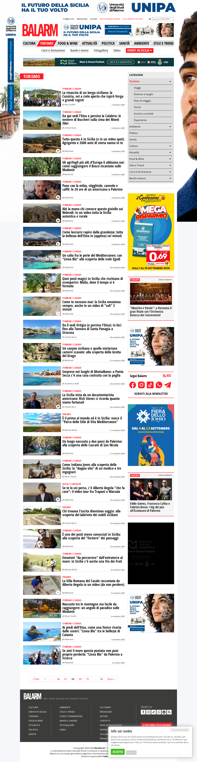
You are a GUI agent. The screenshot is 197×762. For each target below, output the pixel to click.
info (160, 736)
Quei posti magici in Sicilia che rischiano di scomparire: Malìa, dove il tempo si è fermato (92, 282)
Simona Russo (70, 127)
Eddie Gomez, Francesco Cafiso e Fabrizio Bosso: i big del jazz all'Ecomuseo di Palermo (150, 507)
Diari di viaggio (142, 100)
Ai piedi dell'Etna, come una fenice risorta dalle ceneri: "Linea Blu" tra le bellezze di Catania (91, 631)
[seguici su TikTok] (153, 712)
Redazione (68, 151)
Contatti (105, 720)
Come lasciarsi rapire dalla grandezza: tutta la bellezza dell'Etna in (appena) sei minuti (92, 234)
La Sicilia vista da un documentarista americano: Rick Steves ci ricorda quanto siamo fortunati (91, 398)
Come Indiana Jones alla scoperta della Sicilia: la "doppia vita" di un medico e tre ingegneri (91, 468)
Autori (104, 716)
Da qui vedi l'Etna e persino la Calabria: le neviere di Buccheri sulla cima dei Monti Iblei (91, 119)
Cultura (133, 146)
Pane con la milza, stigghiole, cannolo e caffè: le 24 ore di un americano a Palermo (92, 187)
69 (80, 679)
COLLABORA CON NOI (133, 19)
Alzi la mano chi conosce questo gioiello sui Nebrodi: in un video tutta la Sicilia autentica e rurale (92, 212)
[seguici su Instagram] (148, 712)
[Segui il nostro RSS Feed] (169, 712)
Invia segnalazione (111, 725)
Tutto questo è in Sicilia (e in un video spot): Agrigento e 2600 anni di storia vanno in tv (93, 141)
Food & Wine (136, 159)
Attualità (134, 152)
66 (58, 679)
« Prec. (36, 679)
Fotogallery (101, 50)
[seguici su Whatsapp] (159, 712)
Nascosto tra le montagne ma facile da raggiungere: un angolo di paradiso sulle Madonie (90, 608)
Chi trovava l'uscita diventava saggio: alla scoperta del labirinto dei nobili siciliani (91, 513)
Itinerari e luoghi (143, 94)
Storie (137, 107)
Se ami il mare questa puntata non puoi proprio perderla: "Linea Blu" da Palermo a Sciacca (92, 654)
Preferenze (131, 752)
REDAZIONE (82, 19)
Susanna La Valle (71, 383)
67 (65, 679)
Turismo (134, 81)
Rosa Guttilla (69, 104)
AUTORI (93, 19)
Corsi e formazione (53, 50)
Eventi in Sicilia (37, 711)
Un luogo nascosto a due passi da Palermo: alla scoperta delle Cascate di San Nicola (92, 443)
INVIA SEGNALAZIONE (110, 19)
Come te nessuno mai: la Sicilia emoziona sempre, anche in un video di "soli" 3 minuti (91, 305)
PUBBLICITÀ (68, 19)
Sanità (133, 139)
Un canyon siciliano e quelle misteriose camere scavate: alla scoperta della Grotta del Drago (91, 352)
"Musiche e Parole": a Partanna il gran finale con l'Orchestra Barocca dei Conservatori (150, 311)
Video (117, 50)
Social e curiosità (143, 113)
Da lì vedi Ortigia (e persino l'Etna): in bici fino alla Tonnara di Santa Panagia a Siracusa (91, 329)
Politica (133, 133)
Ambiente (135, 126)
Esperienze (140, 120)
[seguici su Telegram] (164, 712)
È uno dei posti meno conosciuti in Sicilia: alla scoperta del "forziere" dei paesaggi (91, 536)
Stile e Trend (136, 165)
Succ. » (111, 679)
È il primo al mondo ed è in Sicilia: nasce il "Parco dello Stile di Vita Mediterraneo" (92, 420)
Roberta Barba (70, 430)
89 (101, 679)
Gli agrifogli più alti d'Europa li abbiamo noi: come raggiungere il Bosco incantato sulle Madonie (93, 166)
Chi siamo (105, 707)
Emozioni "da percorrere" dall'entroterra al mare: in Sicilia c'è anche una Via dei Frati (92, 559)
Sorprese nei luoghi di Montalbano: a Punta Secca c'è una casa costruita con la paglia (92, 373)
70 (87, 679)
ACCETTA (118, 752)
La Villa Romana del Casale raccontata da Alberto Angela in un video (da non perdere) (93, 582)
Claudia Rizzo (70, 406)
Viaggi (137, 87)
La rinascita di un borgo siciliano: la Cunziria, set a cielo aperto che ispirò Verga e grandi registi (92, 96)
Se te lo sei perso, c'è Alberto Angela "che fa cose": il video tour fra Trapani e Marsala (93, 489)
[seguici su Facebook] (143, 712)
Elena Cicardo (70, 476)
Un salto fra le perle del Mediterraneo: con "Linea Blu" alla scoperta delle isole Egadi (92, 257)
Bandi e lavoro (79, 50)
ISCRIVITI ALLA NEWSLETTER (151, 394)
